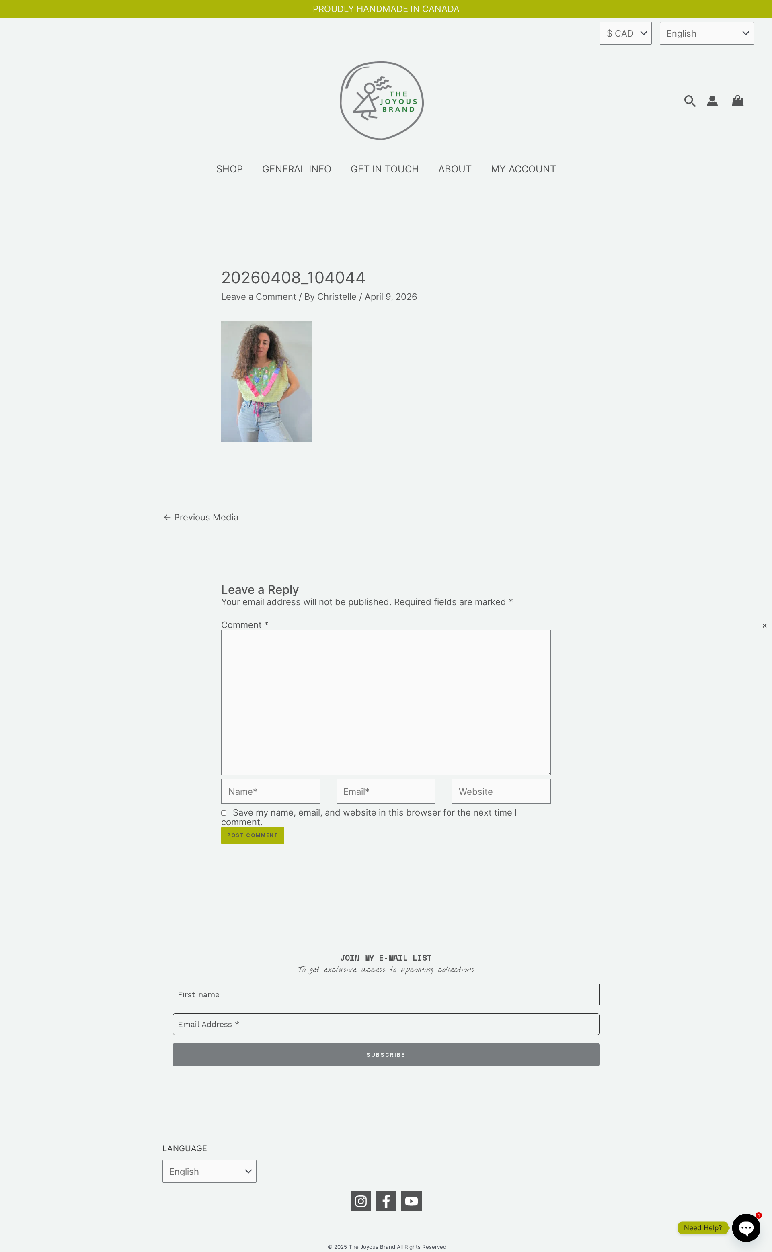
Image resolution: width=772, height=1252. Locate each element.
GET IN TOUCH (385, 169)
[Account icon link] (712, 101)
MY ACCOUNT (523, 169)
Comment (245, 625)
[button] (690, 101)
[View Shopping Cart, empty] (738, 101)
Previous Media (200, 517)
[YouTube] (411, 1201)
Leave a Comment (258, 296)
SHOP (229, 169)
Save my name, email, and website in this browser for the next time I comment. (369, 817)
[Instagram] (361, 1201)
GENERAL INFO (296, 169)
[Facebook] (386, 1201)
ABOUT (455, 169)
